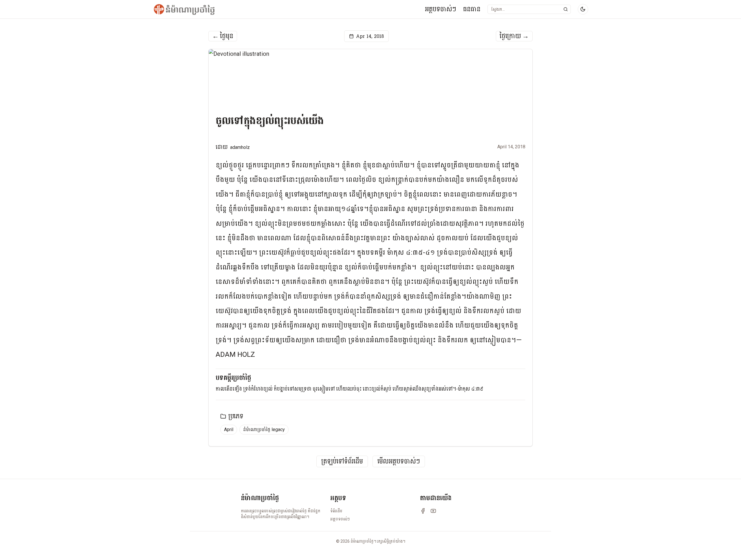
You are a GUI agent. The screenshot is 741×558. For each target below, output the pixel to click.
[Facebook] (423, 511)
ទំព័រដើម (336, 511)
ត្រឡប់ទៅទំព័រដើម (342, 461)
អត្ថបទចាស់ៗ (440, 9)
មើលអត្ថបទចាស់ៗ (398, 461)
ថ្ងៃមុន (222, 36)
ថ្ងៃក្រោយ (514, 36)
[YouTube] (433, 511)
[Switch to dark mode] (583, 9)
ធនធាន (471, 9)
